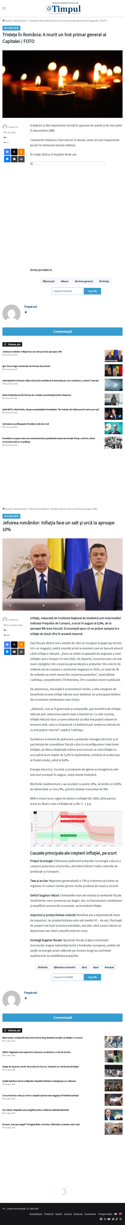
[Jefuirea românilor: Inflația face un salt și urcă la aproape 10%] (114, 356)
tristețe (105, 281)
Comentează (62, 331)
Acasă (8, 20)
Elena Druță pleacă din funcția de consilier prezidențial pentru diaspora (36, 395)
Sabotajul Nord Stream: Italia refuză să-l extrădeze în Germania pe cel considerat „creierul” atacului (50, 380)
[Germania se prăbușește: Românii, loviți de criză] (114, 428)
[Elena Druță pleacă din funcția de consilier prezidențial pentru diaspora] (114, 399)
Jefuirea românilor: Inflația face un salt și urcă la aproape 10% (32, 351)
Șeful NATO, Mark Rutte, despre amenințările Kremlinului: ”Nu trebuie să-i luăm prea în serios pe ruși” (50, 409)
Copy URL (92, 291)
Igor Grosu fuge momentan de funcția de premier (26, 366)
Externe (78, 1214)
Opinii (58, 1214)
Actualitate (20, 20)
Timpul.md (13, 127)
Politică (48, 1214)
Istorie (68, 1214)
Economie (90, 1214)
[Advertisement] (62, 476)
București (49, 281)
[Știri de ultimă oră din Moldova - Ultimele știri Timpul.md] (62, 8)
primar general (84, 281)
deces (65, 281)
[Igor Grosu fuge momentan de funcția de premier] (114, 370)
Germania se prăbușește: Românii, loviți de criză (25, 423)
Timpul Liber (105, 1214)
